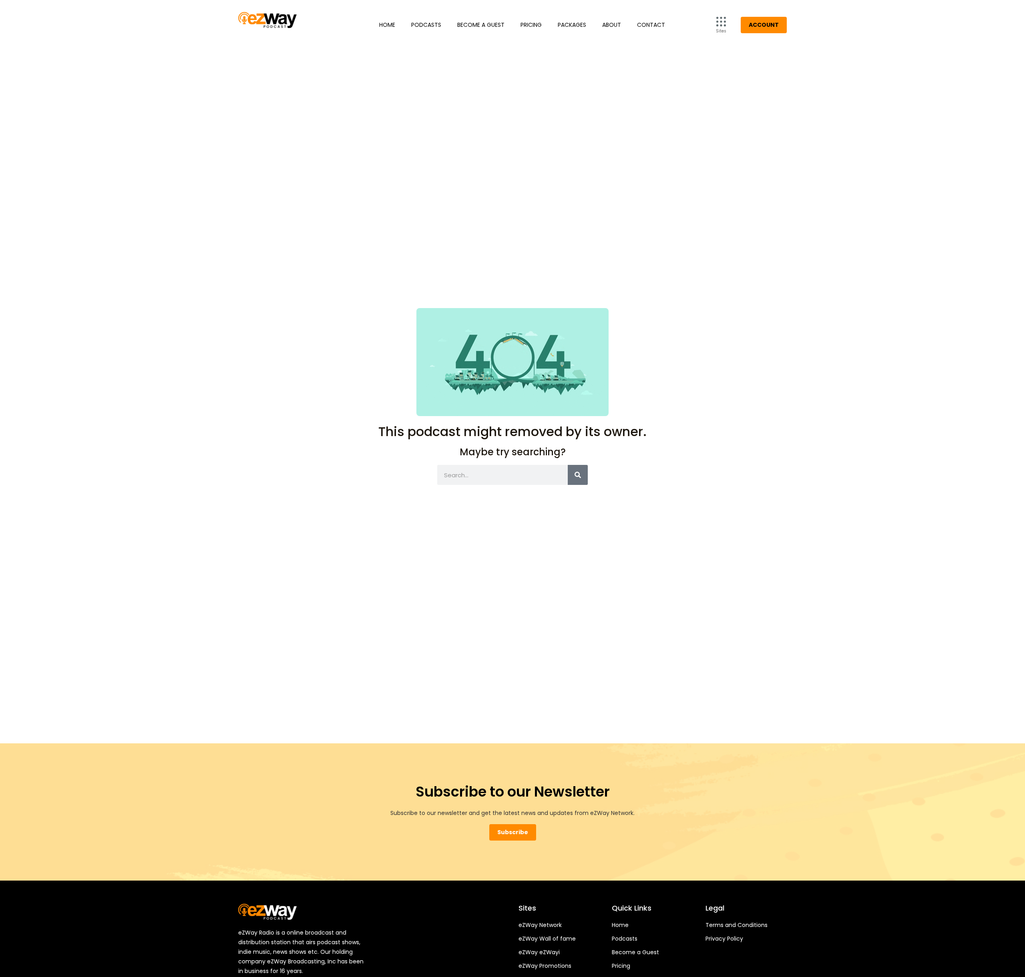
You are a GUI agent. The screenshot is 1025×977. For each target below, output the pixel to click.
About (611, 25)
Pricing (531, 25)
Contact (651, 25)
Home (387, 25)
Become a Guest (480, 25)
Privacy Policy (724, 939)
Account (764, 25)
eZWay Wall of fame (547, 939)
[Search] (578, 475)
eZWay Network (540, 925)
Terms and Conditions (736, 925)
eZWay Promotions (545, 966)
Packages (572, 25)
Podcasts (426, 25)
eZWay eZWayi (539, 952)
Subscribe (512, 832)
